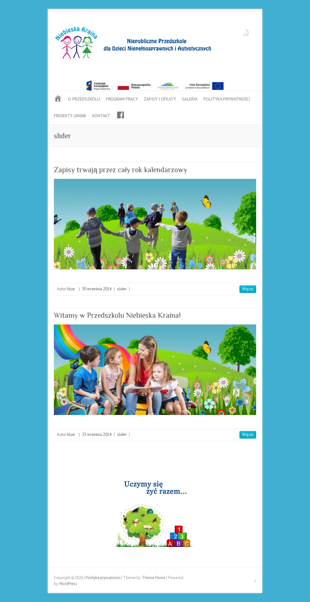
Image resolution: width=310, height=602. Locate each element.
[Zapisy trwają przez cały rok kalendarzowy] (155, 224)
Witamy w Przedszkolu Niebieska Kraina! (117, 315)
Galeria (189, 99)
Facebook (241, 31)
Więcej (247, 288)
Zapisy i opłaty (160, 99)
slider (122, 288)
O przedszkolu (84, 99)
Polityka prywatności (226, 99)
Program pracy (122, 99)
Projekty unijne (70, 115)
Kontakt (101, 115)
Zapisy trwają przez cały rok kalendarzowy (120, 170)
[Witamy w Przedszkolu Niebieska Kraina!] (155, 369)
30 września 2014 (96, 288)
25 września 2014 (96, 434)
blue (71, 288)
